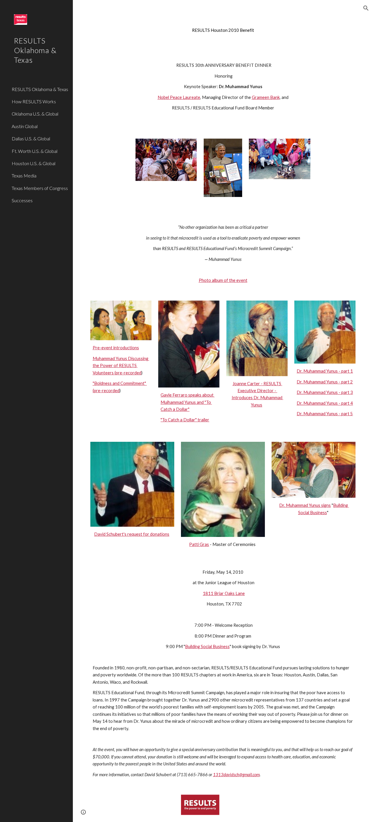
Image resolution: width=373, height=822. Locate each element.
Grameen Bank (266, 97)
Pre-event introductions (116, 347)
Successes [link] (22, 200)
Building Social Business (207, 646)
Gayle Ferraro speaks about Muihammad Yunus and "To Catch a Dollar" (187, 402)
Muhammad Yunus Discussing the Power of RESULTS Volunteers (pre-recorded (121, 365)
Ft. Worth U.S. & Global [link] (34, 151)
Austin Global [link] (25, 126)
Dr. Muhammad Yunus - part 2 (325, 381)
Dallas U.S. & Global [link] (31, 138)
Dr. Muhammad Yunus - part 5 (325, 413)
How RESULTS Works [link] (34, 101)
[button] (366, 8)
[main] (223, 30)
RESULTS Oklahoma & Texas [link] (40, 89)
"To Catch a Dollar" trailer (185, 419)
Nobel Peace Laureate (179, 97)
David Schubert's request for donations (131, 534)
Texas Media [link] (24, 175)
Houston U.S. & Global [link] (33, 163)
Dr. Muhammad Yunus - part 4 (325, 403)
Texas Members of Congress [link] (40, 188)
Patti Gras (199, 544)
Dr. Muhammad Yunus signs (305, 505)
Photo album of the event (223, 280)
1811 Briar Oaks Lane (224, 593)
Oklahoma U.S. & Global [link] (35, 113)
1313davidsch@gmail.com (236, 774)
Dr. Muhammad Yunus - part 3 (325, 392)
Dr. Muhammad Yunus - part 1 (325, 371)
